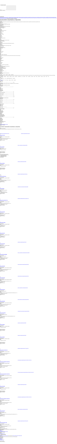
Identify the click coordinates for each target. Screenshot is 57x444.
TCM (4, 18)
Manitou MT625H (2, 163)
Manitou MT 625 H (2, 135)
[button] (28, 13)
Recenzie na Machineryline (15, 435)
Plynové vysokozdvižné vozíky (47, 17)
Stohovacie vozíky (34, 17)
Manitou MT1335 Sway (3, 176)
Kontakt (4, 433)
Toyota (5, 18)
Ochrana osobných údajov (5, 435)
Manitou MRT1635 (2, 301)
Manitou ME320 (2, 188)
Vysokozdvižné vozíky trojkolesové (40, 17)
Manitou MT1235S (2, 386)
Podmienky (1, 435)
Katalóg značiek (20, 435)
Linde (0, 18)
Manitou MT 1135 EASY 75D (4, 200)
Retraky (51, 17)
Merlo (1, 18)
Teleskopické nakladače (15, 17)
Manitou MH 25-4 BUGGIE (3, 254)
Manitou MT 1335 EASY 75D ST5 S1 (5, 361)
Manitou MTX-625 (2, 243)
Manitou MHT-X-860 (2, 222)
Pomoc (2, 433)
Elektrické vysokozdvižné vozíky (29, 17)
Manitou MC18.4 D (2, 289)
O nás (0, 433)
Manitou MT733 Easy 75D (3, 422)
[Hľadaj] (11, 7)
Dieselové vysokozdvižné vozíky (22, 17)
